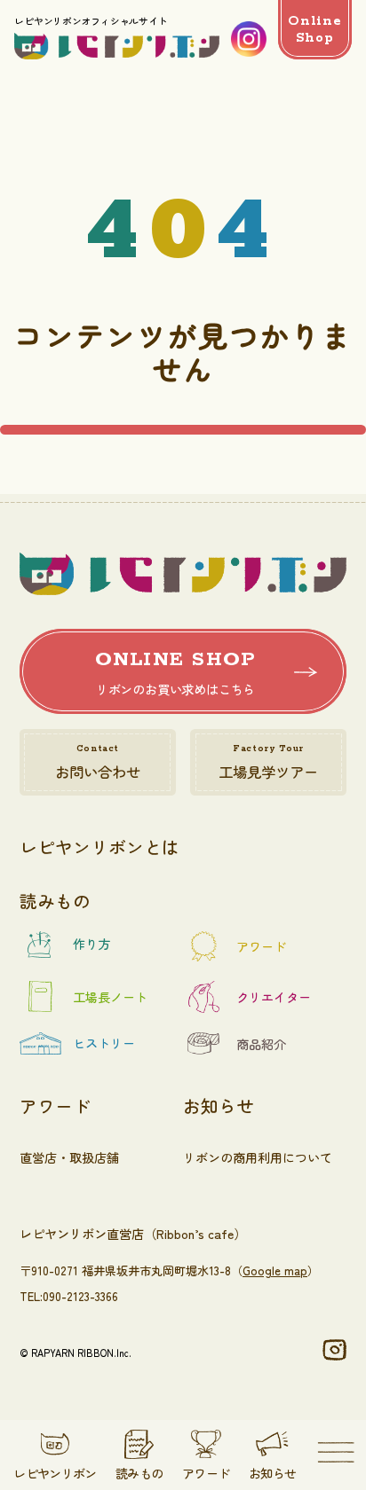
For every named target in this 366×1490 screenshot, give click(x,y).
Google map (275, 1270)
